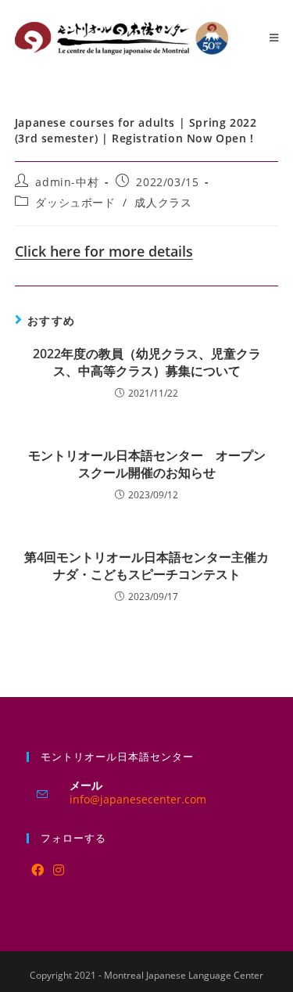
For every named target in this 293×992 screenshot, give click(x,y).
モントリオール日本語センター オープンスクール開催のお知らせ (147, 464)
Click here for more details (104, 251)
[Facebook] (37, 870)
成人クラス (162, 202)
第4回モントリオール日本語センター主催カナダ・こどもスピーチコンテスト (146, 565)
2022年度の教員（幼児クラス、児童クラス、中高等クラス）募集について (147, 362)
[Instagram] (58, 870)
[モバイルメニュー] (274, 38)
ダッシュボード (75, 202)
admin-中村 (66, 181)
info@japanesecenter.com (138, 799)
